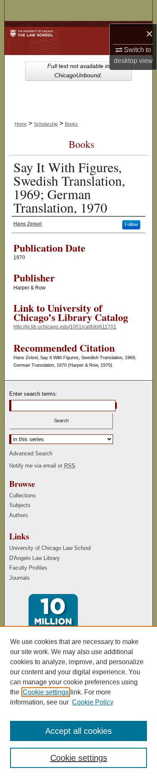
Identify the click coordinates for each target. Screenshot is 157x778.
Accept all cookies (78, 731)
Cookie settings (46, 692)
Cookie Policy (92, 702)
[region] (78, 702)
